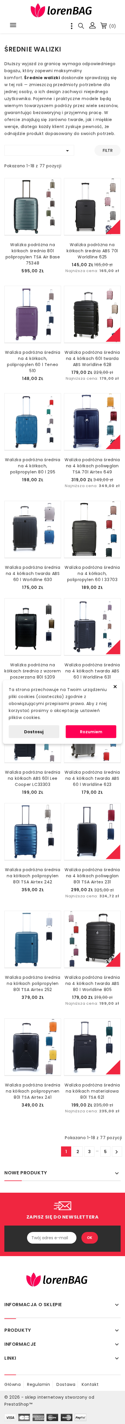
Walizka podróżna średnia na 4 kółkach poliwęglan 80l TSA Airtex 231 (92, 876)
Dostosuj (34, 732)
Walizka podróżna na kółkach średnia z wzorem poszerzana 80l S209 (32, 671)
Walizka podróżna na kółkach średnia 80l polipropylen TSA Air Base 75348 (33, 254)
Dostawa (65, 1384)
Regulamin (38, 1384)
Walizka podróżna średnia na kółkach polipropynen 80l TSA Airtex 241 (32, 1091)
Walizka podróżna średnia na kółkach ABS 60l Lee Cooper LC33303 (32, 778)
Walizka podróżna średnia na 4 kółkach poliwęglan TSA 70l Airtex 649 (92, 466)
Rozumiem (91, 732)
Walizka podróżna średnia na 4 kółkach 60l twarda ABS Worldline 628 (92, 358)
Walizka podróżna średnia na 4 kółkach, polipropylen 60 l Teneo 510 (32, 361)
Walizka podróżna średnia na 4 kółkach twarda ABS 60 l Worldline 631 (92, 671)
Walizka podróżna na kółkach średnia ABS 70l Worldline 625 (92, 251)
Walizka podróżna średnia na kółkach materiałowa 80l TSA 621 (92, 1091)
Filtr (108, 150)
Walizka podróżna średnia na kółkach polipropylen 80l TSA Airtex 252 (32, 983)
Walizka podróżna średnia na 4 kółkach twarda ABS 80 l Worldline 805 (92, 983)
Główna (12, 1384)
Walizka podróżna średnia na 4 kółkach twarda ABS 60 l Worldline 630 (32, 573)
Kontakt (90, 1384)
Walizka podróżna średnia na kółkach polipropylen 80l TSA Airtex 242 (32, 876)
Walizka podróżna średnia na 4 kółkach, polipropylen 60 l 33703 (92, 573)
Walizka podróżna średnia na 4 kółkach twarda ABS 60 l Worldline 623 (92, 778)
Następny (116, 1151)
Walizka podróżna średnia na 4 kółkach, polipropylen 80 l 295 (32, 466)
